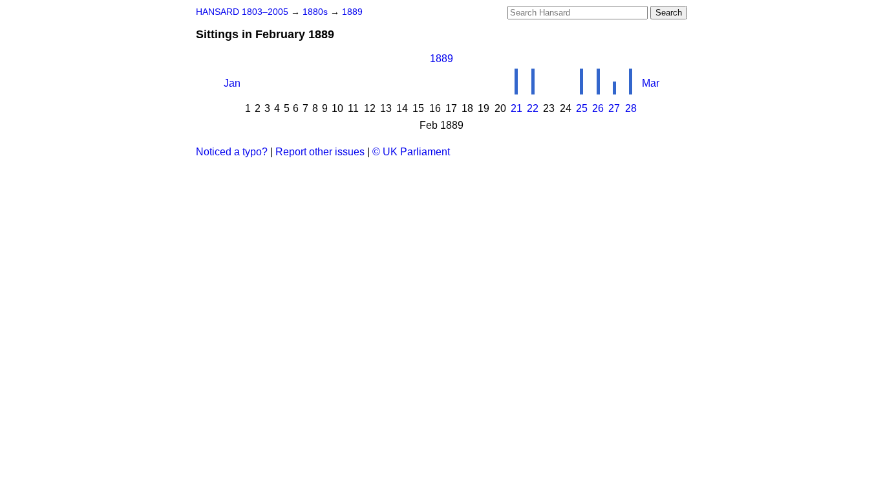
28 (631, 108)
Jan (232, 83)
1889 (352, 12)
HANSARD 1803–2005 (242, 12)
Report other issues (320, 151)
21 (516, 108)
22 (532, 108)
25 (582, 108)
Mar (650, 83)
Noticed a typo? (232, 151)
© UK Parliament (411, 151)
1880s (316, 12)
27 (614, 108)
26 (598, 108)
